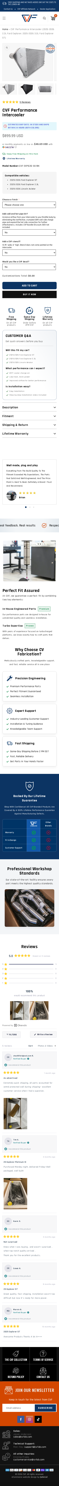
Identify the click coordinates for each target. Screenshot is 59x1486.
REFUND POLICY (16, 1377)
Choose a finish (10, 199)
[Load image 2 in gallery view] (26, 89)
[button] (4, 18)
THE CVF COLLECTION (16, 1360)
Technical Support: (24, 1444)
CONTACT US (43, 1377)
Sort (31, 1045)
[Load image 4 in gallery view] (45, 89)
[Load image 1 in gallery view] (8, 89)
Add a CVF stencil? (11, 241)
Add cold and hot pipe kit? (15, 213)
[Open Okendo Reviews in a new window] (14, 1025)
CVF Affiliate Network (26, 9)
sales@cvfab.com (22, 1436)
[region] (29, 1010)
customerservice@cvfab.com (29, 1459)
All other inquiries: (23, 1454)
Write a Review (47, 1035)
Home (5, 29)
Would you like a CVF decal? (15, 261)
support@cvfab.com (35, 1447)
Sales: (16, 1431)
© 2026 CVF (20, 1474)
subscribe (45, 1408)
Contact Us (8, 9)
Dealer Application (47, 9)
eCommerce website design (24, 1477)
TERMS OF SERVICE (43, 1360)
